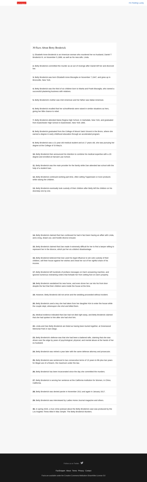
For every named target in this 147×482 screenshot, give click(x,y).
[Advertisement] (73, 24)
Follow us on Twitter (71, 463)
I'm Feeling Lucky (136, 3)
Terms (74, 471)
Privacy (81, 471)
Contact (88, 471)
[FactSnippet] (21, 3)
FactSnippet (60, 471)
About (68, 471)
